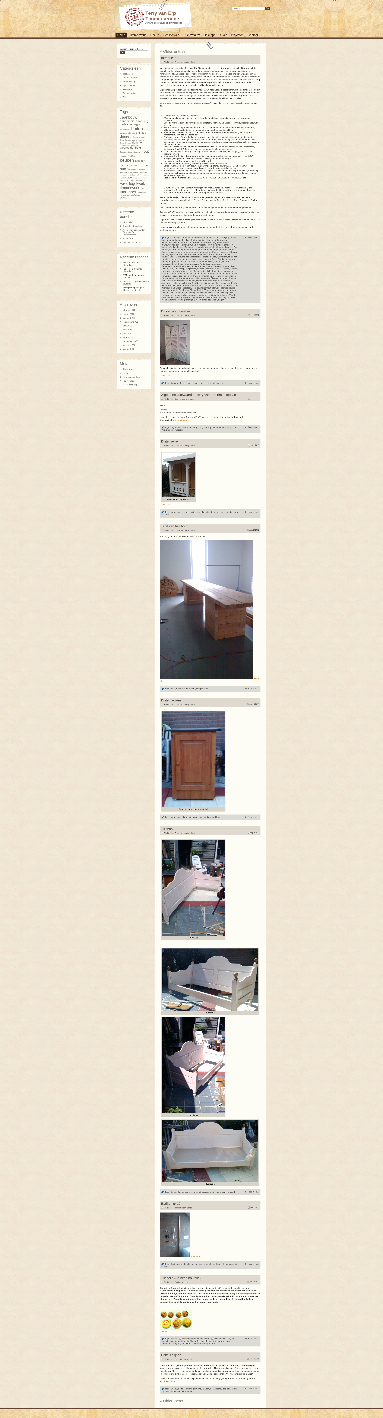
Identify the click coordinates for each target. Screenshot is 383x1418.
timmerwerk (215, 1192)
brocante (185, 512)
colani (125, 262)
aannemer (185, 237)
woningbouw (189, 297)
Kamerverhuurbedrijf (171, 266)
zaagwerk (212, 300)
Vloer (185, 295)
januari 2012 (128, 314)
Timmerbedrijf (196, 290)
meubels (190, 273)
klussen (201, 268)
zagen (221, 300)
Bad (173, 1264)
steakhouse (140, 180)
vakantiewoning (221, 292)
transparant (218, 1341)
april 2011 (127, 326)
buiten (193, 512)
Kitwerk (164, 268)
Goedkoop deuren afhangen (130, 152)
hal (186, 261)
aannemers (197, 237)
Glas (214, 259)
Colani (207, 1413)
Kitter (232, 266)
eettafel (205, 257)
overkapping (227, 512)
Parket (196, 276)
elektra (213, 257)
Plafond (233, 278)
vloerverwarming (230, 1264)
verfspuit (178, 295)
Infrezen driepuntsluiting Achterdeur (193, 264)
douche (226, 254)
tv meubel (180, 292)
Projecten (237, 35)
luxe (201, 1264)
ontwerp (165, 276)
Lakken (233, 268)
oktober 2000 (129, 349)
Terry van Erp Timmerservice (162, 15)
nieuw (216, 383)
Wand (232, 295)
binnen (179, 688)
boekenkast (193, 242)
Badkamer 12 (170, 1203)
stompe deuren (228, 288)
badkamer (166, 240)
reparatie (217, 280)
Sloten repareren (224, 285)
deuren (164, 249)
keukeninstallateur (203, 266)
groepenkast (177, 261)
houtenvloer (207, 261)
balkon (187, 240)
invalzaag (215, 264)
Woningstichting (168, 300)
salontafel (227, 280)
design (179, 1264)
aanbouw (175, 237)
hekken (192, 261)
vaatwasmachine (205, 292)
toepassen (232, 427)
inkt (171, 1341)
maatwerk (228, 271)
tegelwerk (172, 290)
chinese (217, 1338)
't (120, 118)
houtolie (165, 1341)
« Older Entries (173, 51)
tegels (164, 290)
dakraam (219, 247)
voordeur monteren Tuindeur (202, 295)
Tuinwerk (170, 292)
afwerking (175, 1338)
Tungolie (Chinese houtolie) (181, 1278)
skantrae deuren (181, 285)
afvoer (216, 237)
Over (223, 35)
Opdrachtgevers (130, 85)
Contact (253, 35)
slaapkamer (195, 285)
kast (184, 266)
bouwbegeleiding (208, 242)
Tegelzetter (184, 290)
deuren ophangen (202, 252)
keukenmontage (221, 266)
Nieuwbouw (192, 35)
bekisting (206, 240)
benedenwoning (219, 240)
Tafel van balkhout (174, 526)
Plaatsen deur (167, 278)
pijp (213, 276)
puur (210, 1341)
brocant (174, 383)
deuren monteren (184, 252)
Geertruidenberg (189, 427)
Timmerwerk (137, 35)
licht (209, 271)
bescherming (206, 1338)
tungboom (166, 1343)
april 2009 (127, 329)
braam (189, 1389)
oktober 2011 (129, 318)
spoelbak (187, 288)
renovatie (207, 280)
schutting (216, 283)
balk (173, 688)
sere (236, 512)
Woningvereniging (186, 300)
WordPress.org (130, 385)
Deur (236, 247)
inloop (194, 1264)
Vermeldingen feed (131, 377)
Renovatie (127, 89)
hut (173, 264)
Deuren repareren (220, 252)
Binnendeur (166, 242)
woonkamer (201, 300)
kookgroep (211, 268)
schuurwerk (226, 283)
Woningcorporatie (227, 297)
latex (196, 271)
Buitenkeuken (171, 700)
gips (201, 259)
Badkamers (179, 1208)
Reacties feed (129, 381)
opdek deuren (185, 276)
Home (121, 35)
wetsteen (181, 1391)
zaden (212, 1343)
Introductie (168, 58)
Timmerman (210, 290)
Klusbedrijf (179, 268)
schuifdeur (206, 283)
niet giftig (188, 1341)
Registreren (128, 369)
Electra (154, 35)
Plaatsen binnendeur (225, 276)
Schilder (196, 283)
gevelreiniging (191, 259)
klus (171, 268)
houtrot (217, 261)
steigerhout (205, 288)
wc (172, 297)
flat (235, 257)
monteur (199, 273)
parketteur (205, 276)
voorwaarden (177, 430)
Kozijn (220, 268)
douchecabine (168, 257)
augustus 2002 (130, 345)
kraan (226, 268)
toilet (142, 188)
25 (172, 1389)
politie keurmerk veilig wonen (181, 280)
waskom (165, 1266)
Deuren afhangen (177, 249)
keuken (190, 266)
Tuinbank (167, 829)
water (173, 1391)
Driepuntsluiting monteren (188, 257)
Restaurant (137, 178)
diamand (197, 1389)
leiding (203, 271)
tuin (163, 292)
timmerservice (219, 427)
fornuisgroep (167, 259)
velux (232, 292)
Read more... (253, 237)
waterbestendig (200, 1343)
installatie (123, 156)
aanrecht (208, 237)
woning (178, 297)
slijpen (235, 1389)
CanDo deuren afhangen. (181, 247)
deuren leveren (227, 249)
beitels (181, 1389)
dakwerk (228, 247)
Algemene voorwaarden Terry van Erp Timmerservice (199, 395)
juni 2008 (127, 333)
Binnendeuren (180, 242)
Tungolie (176, 1343)
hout (199, 261)
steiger (199, 688)
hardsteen (192, 817)
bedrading (196, 240)
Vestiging (165, 430)
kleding (202, 383)
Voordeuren (222, 295)
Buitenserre (169, 441)
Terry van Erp (205, 427)
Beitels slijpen (171, 1355)
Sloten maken (208, 285)
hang (189, 383)
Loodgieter (217, 271)
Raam (199, 280)
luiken (209, 383)
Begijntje (137, 125)
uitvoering (191, 292)
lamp (191, 271)
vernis (189, 1343)
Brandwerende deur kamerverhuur (177, 245)
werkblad (216, 817)
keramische (215, 1389)
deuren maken (168, 252)
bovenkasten (223, 242)
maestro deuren (169, 273)
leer (224, 1389)
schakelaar (176, 283)
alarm (233, 237)
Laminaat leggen (179, 271)
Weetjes (178, 1282)
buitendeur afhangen (223, 245)
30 (176, 1389)
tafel (206, 688)
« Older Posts (171, 1401)
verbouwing (166, 295)
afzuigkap (224, 237)
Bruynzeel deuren (203, 245)
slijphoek (165, 1391)
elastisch (226, 1338)
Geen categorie (181, 399)
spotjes (195, 288)
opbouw (174, 276)
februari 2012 (129, 310)
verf (183, 1343)
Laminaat (165, 271)
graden (205, 1389)
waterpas (165, 297)
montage (134, 165)
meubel (181, 273)
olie (228, 1389)
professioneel (200, 1341)
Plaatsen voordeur (219, 278)
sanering (165, 283)
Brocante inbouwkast (176, 311)
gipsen (208, 259)
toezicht (220, 290)
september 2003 (130, 341)
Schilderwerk (171, 35)
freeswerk (179, 259)
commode (199, 247)
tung (227, 1341)
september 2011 (130, 322)
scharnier (186, 283)
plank (164, 280)
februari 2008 (129, 337)
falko (230, 257)
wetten (190, 1391)
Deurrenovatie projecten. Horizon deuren (202, 254)
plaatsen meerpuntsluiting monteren (193, 278)
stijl (162, 514)
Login (125, 373)
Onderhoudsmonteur (214, 273)
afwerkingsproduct (190, 1338)
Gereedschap (180, 1359)
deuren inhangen (211, 249)
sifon (236, 283)
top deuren (230, 290)
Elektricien (222, 257)
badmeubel (177, 240)
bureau (164, 247)
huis (207, 512)
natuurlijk (179, 1341)
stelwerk (216, 288)
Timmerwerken (181, 62)
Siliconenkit (166, 285)
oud (221, 383)
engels (200, 512)
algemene (176, 427)
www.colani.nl (232, 1413)
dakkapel (209, 247)
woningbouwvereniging (207, 297)
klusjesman (191, 268)
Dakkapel (210, 35)
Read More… (166, 375)
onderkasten (231, 273)
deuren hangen (194, 249)
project (205, 1192)
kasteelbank (184, 1192)
